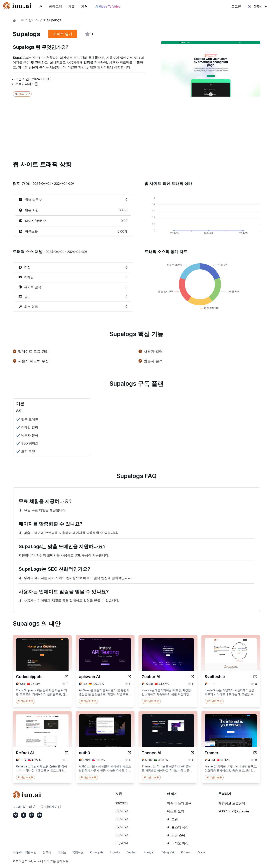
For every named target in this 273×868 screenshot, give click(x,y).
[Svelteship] (255, 677)
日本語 (62, 852)
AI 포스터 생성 (177, 827)
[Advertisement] (133, 125)
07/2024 (122, 827)
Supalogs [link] (54, 20)
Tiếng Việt (168, 852)
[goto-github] (39, 815)
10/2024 (122, 803)
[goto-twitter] (15, 815)
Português (97, 852)
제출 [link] (71, 6)
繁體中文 (78, 852)
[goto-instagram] (31, 815)
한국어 (257, 6)
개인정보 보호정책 (231, 803)
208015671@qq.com (233, 811)
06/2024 (122, 835)
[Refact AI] (67, 753)
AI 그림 (172, 819)
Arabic (201, 852)
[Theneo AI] (192, 753)
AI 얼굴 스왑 (176, 835)
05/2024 (122, 843)
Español (115, 852)
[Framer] (255, 753)
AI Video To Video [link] (108, 6)
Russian (186, 852)
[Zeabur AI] (192, 677)
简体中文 (30, 852)
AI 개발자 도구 (31, 20)
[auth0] (129, 753)
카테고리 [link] (55, 6)
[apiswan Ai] (129, 677)
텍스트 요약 (175, 811)
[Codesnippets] (67, 677)
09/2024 (122, 811)
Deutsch (132, 852)
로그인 (236, 6)
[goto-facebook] (23, 815)
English (17, 852)
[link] (18, 5)
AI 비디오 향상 (177, 843)
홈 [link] (41, 6)
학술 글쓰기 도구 (179, 803)
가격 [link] (84, 6)
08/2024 (122, 819)
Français (149, 852)
